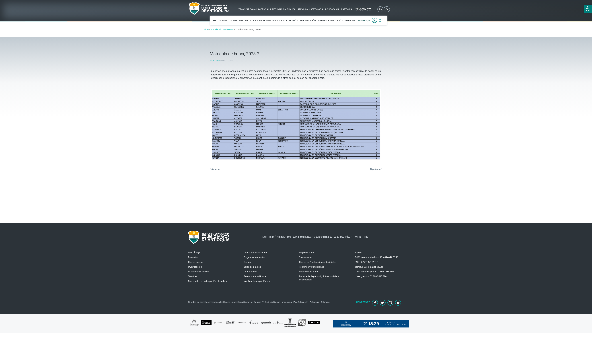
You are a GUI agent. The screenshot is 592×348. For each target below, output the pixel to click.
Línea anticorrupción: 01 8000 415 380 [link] (374, 271)
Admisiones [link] (236, 20)
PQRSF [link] (358, 252)
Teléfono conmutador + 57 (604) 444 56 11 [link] (376, 257)
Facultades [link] (251, 20)
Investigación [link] (308, 20)
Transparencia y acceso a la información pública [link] (266, 9)
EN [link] (386, 9)
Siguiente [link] (375, 169)
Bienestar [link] (265, 20)
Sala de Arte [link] (305, 257)
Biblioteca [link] (278, 20)
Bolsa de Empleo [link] (252, 266)
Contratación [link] (250, 271)
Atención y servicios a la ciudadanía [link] (318, 9)
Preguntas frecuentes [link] (254, 257)
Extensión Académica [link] (255, 276)
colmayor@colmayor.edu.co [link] (369, 266)
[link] (588, 9)
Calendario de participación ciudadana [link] (207, 281)
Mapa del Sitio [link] (306, 252)
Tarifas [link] (247, 262)
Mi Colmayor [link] (364, 20)
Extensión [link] (292, 20)
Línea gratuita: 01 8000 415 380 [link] (370, 276)
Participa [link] (346, 9)
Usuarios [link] (350, 20)
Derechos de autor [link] (308, 271)
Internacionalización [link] (330, 20)
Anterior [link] (215, 169)
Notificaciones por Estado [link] (257, 281)
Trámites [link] (192, 276)
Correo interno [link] (195, 262)
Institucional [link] (221, 20)
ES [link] (380, 9)
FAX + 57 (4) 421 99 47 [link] (366, 262)
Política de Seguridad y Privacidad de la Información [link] (319, 278)
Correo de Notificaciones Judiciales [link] (317, 262)
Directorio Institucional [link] (255, 252)
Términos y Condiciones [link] (311, 266)
